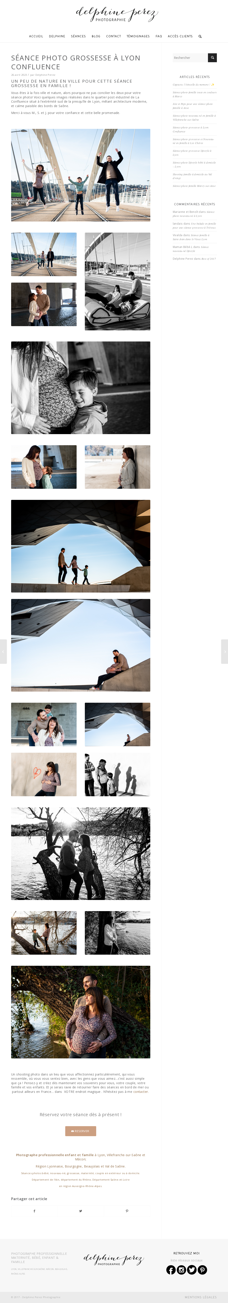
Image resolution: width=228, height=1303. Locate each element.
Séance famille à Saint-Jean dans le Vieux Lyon (191, 237)
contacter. (141, 1091)
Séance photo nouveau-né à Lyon (194, 213)
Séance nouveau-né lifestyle (191, 249)
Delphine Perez (45, 74)
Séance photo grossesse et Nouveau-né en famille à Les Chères (193, 141)
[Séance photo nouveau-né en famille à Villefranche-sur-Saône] (224, 651)
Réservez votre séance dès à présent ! (81, 1114)
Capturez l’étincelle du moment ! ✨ (193, 84)
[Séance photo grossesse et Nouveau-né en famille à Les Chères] (3, 651)
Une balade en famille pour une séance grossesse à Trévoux (194, 225)
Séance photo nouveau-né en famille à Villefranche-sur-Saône (194, 117)
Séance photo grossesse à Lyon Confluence (76, 62)
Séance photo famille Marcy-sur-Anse (194, 186)
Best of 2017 (209, 258)
